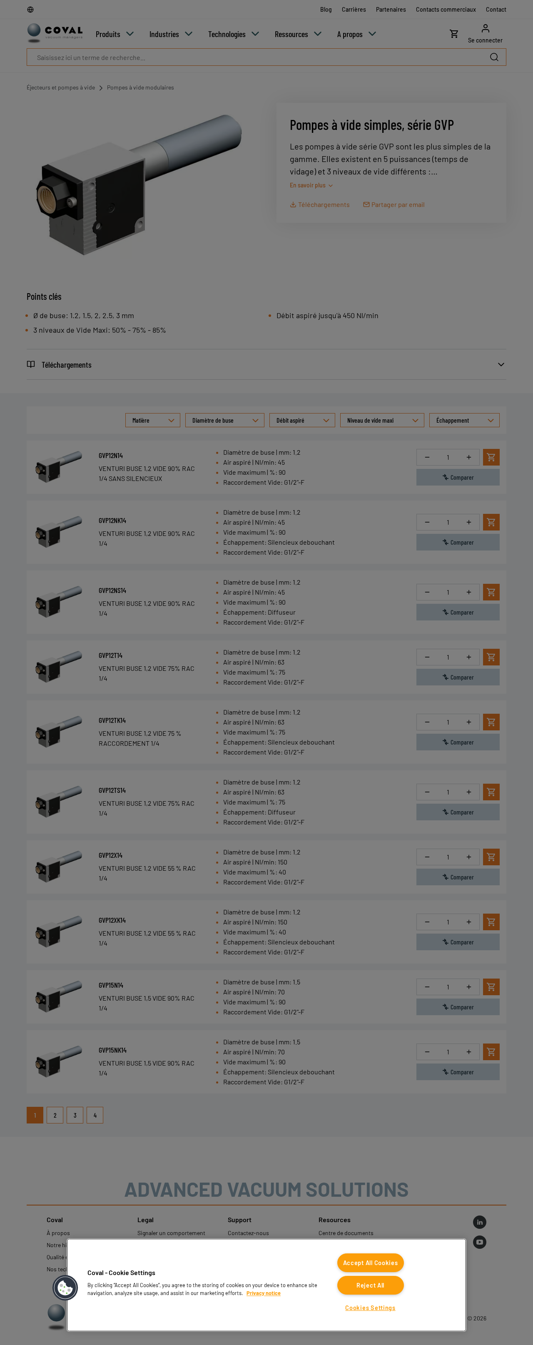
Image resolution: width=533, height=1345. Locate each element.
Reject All (370, 1285)
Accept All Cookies (370, 1262)
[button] (65, 1288)
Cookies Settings (370, 1307)
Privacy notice (264, 1293)
